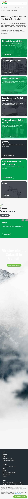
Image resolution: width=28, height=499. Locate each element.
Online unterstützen (11, 78)
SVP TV (5, 142)
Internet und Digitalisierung (9, 466)
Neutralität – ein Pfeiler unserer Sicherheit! (12, 482)
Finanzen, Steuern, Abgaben (9, 472)
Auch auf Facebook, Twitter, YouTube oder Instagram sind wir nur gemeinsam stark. (13, 82)
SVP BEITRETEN (8, 72)
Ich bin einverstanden (20, 496)
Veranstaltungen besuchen (10, 136)
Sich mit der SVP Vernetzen (11, 92)
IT (6, 7)
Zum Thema (7, 234)
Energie (4, 476)
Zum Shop (6, 195)
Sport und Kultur (6, 474)
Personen (5, 454)
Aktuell (4, 456)
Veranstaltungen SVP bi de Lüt (12, 121)
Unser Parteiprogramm (14, 265)
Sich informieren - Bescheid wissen (12, 162)
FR (4, 7)
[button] (22, 220)
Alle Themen (5, 215)
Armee (4, 223)
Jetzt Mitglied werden (12, 60)
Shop (4, 183)
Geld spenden (7, 54)
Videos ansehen (8, 155)
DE (1, 7)
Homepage (3, 10)
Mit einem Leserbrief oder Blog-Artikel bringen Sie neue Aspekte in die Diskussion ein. (12, 104)
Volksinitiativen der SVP (8, 460)
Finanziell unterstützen (12, 41)
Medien (4, 470)
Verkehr (4, 468)
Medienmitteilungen (7, 458)
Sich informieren (8, 177)
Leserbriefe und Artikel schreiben (12, 99)
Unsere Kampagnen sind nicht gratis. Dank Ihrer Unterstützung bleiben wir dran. (12, 44)
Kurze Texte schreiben (9, 114)
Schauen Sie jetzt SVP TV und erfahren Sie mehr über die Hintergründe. (13, 145)
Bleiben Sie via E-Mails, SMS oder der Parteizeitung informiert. (13, 167)
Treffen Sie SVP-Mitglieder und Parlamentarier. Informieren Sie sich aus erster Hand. (12, 126)
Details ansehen (18, 493)
